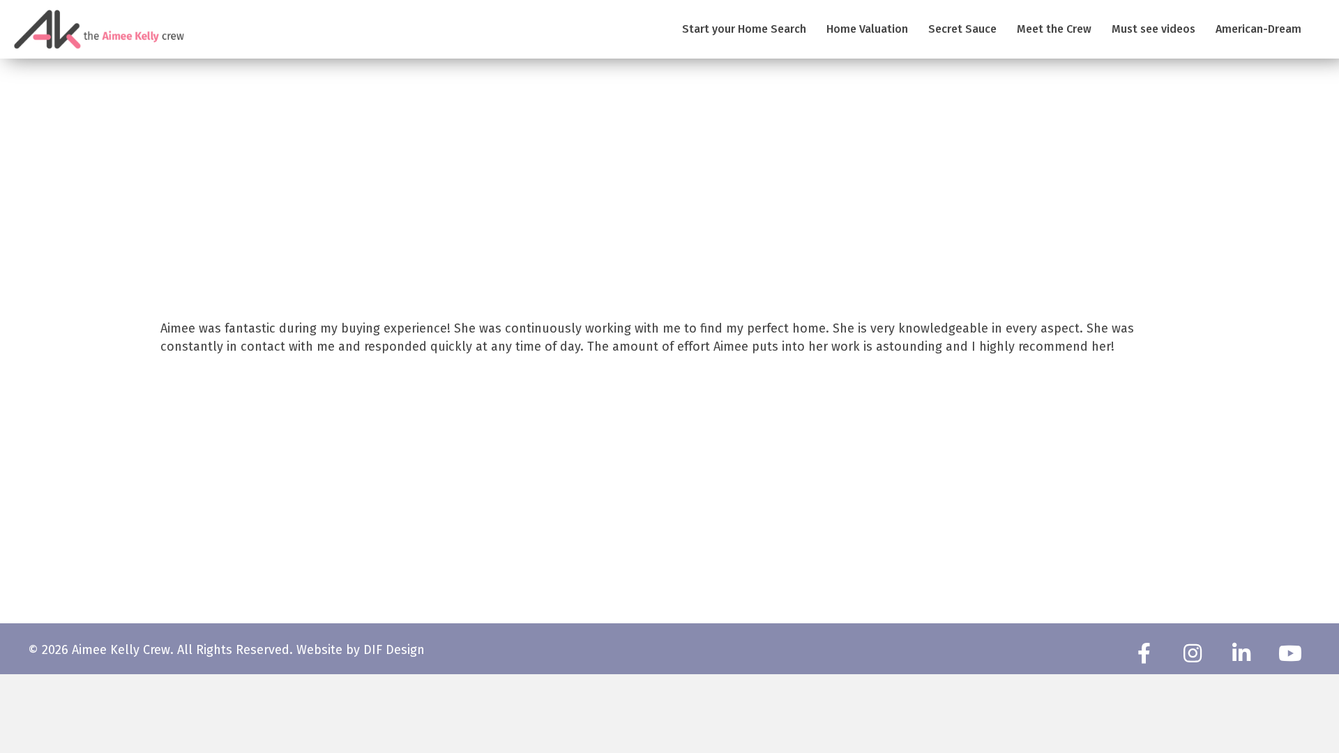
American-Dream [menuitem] (1258, 29)
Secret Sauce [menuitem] (962, 29)
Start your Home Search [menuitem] (744, 29)
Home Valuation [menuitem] (867, 29)
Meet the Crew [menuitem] (1054, 29)
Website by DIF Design (360, 649)
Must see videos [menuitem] (1153, 29)
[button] (1144, 653)
